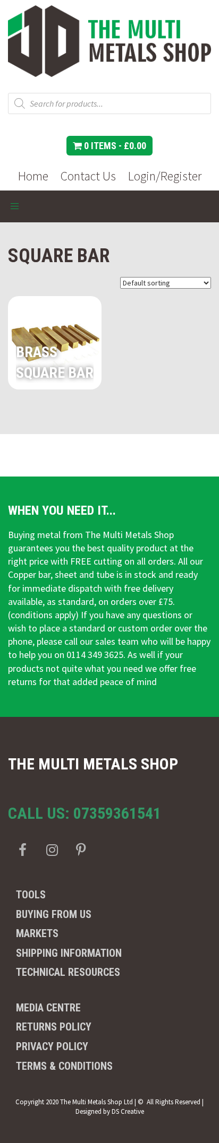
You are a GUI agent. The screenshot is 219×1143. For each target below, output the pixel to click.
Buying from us (53, 914)
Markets (37, 933)
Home (33, 176)
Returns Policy (53, 1026)
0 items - (114, 145)
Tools (31, 894)
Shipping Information (69, 953)
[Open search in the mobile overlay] (109, 103)
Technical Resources (68, 972)
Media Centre (48, 1007)
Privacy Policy (52, 1046)
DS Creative (128, 1111)
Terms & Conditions (64, 1066)
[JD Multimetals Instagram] (51, 849)
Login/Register (164, 176)
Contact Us (88, 176)
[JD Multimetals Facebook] (22, 849)
